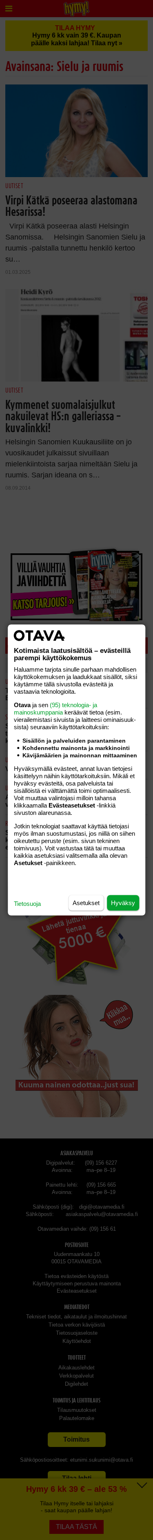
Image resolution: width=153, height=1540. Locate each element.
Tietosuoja (27, 903)
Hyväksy (123, 902)
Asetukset (86, 902)
